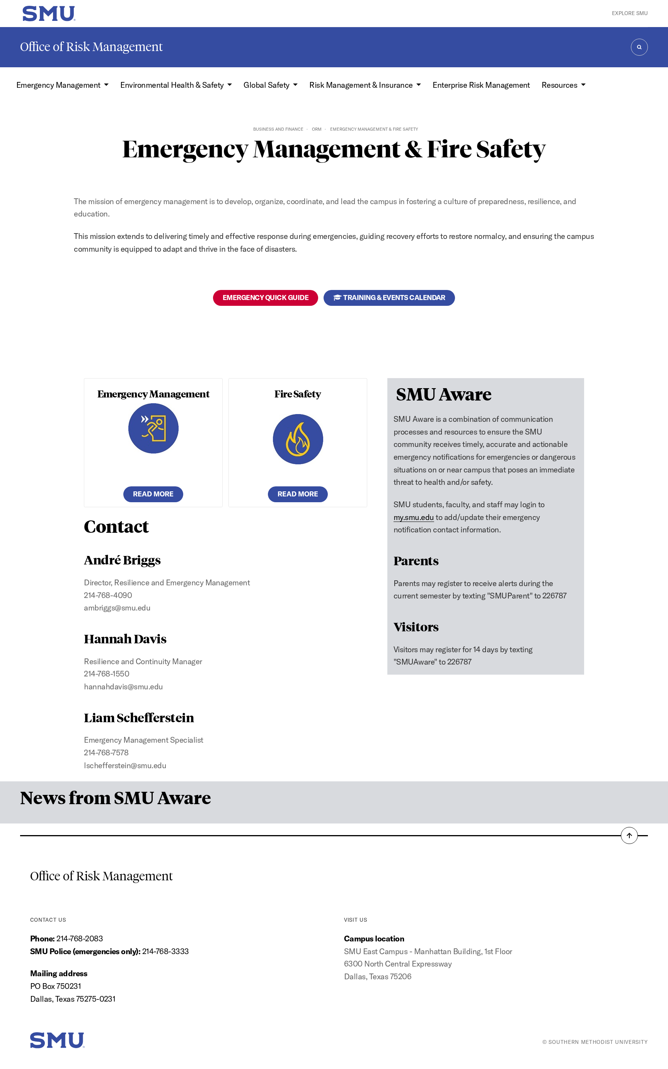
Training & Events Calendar (393, 297)
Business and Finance (278, 129)
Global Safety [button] (267, 85)
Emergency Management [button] (59, 85)
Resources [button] (560, 85)
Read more (153, 493)
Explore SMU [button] (630, 13)
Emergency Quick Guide (265, 297)
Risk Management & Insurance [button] (361, 85)
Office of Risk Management (91, 47)
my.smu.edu (414, 517)
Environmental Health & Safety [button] (172, 85)
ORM (317, 129)
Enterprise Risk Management (481, 85)
